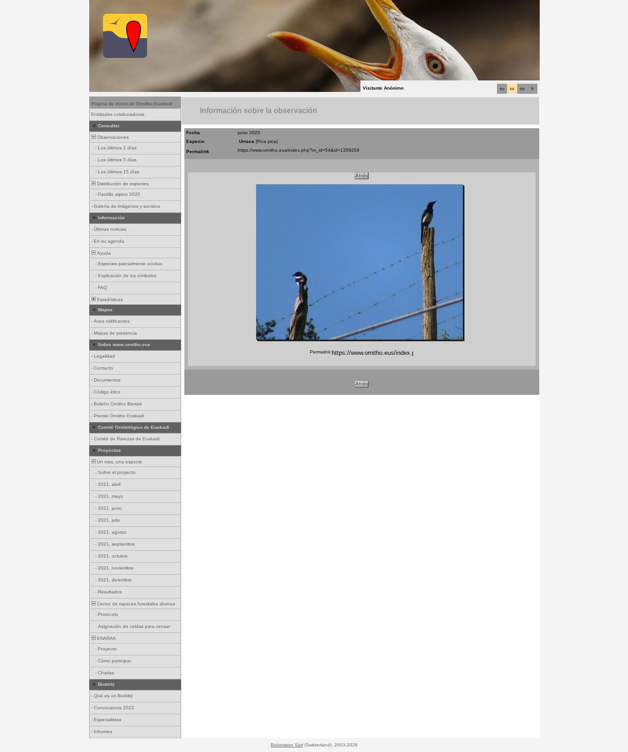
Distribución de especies (122, 183)
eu (502, 88)
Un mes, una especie (119, 461)
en (522, 88)
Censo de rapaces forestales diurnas (135, 603)
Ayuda (103, 253)
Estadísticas (109, 299)
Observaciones (112, 137)
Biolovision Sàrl (287, 744)
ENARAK (106, 638)
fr (532, 88)
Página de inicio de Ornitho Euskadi (131, 103)
